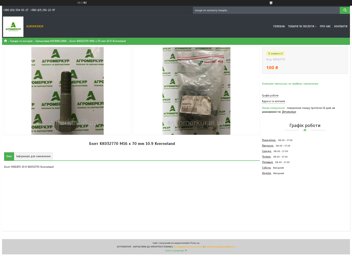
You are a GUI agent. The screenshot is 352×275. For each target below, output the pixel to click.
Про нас (325, 26)
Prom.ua (194, 243)
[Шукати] (345, 10)
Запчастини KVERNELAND (51, 41)
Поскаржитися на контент (188, 246)
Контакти (340, 26)
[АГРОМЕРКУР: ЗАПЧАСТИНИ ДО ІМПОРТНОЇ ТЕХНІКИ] (13, 26)
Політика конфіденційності (220, 246)
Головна (279, 26)
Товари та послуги (301, 26)
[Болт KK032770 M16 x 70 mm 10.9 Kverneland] (276, 198)
